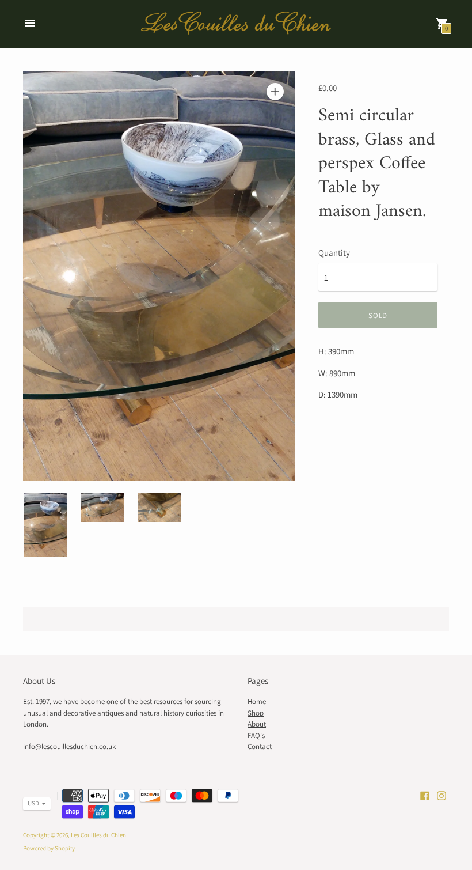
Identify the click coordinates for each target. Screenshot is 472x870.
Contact (260, 746)
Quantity (334, 253)
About (257, 724)
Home (257, 701)
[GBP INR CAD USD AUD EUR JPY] (31, 803)
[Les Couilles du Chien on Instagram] (441, 794)
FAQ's (256, 735)
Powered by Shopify (49, 848)
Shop (256, 713)
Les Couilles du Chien (98, 835)
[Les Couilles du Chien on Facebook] (424, 794)
